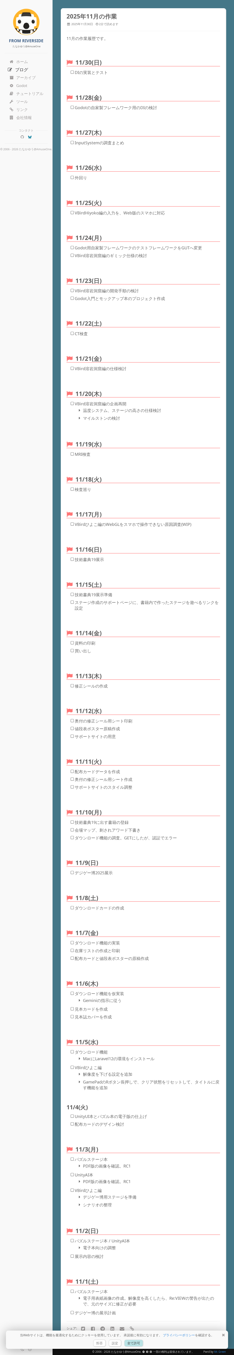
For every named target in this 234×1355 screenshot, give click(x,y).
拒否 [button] (99, 1343)
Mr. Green (220, 1351)
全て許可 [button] (133, 1343)
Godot (21, 85)
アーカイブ (26, 77)
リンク (22, 109)
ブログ (21, 69)
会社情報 (24, 117)
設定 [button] (115, 1343)
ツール (22, 101)
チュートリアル (29, 93)
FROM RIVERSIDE (26, 40)
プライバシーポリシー (179, 1335)
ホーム (22, 61)
